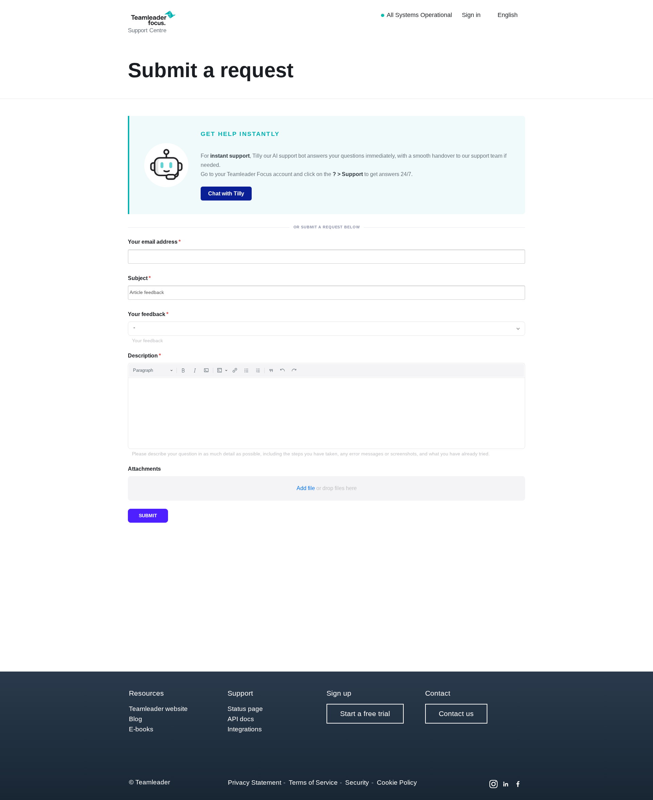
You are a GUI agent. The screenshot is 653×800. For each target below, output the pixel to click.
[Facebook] (518, 784)
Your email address (153, 242)
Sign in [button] (472, 15)
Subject (138, 278)
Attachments (144, 469)
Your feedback (146, 314)
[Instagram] (493, 784)
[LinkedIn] (506, 784)
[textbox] (326, 413)
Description (143, 356)
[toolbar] (326, 370)
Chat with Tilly (226, 193)
